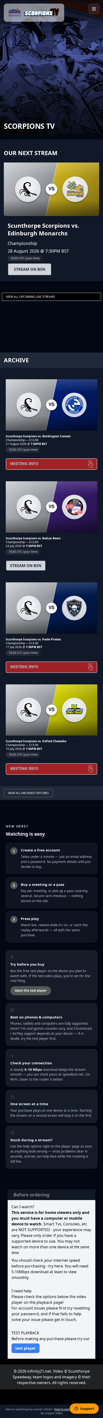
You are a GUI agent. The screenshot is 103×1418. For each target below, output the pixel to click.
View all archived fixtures (28, 793)
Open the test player (31, 990)
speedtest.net (73, 1074)
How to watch (63, 1409)
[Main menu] (94, 9)
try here (55, 1266)
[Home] (34, 13)
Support (87, 1408)
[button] (51, 210)
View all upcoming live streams (30, 297)
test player (25, 1348)
